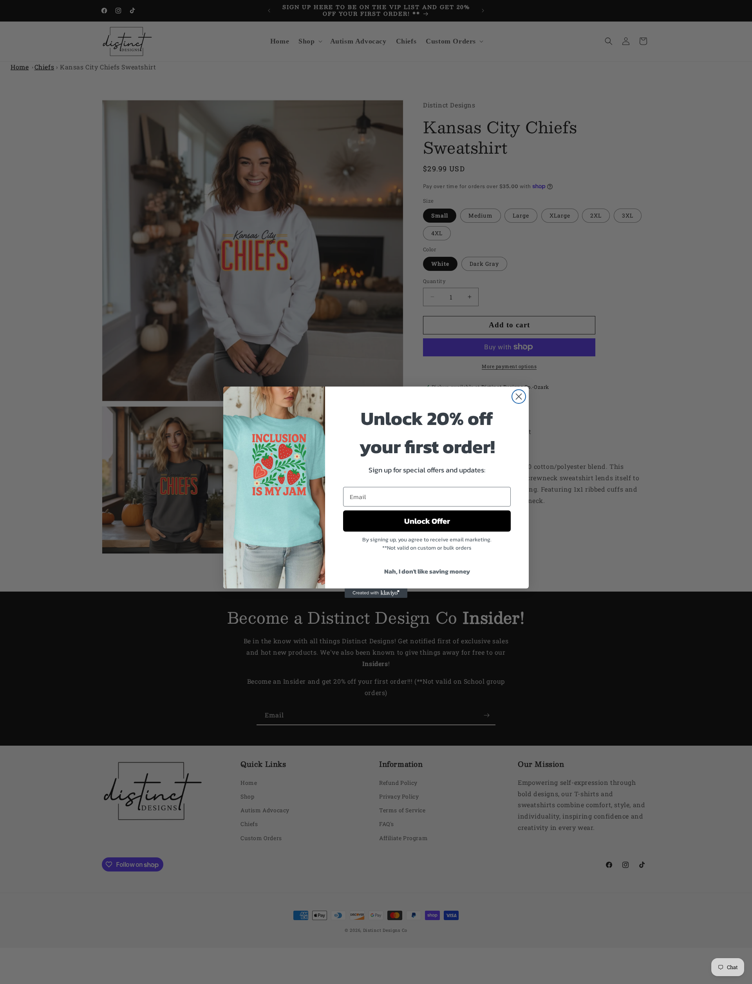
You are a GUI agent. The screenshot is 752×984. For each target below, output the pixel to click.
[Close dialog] (519, 396)
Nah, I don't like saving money (427, 571)
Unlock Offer (427, 521)
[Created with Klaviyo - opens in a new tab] (376, 593)
